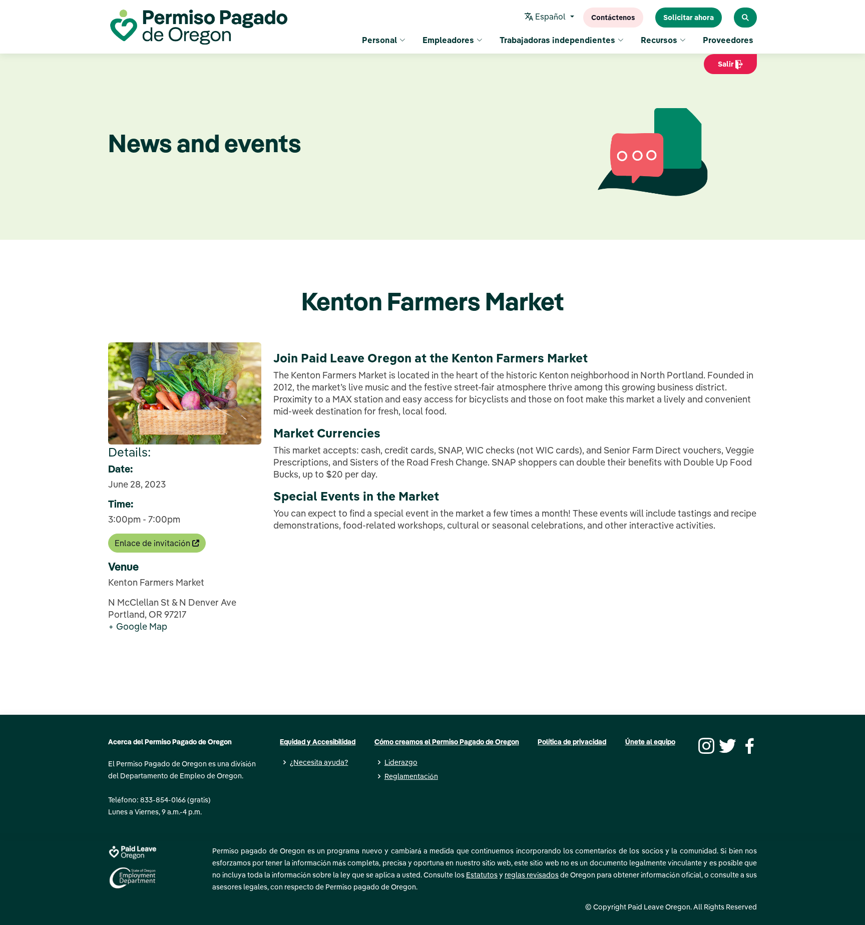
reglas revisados (532, 874)
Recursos (659, 40)
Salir (719, 67)
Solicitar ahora (688, 17)
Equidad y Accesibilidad (317, 741)
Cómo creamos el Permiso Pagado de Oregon (446, 741)
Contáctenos (613, 17)
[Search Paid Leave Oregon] (745, 18)
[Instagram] (705, 745)
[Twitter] (726, 745)
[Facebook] (748, 745)
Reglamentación (411, 776)
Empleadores (448, 40)
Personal (379, 40)
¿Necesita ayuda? (319, 762)
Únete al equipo (650, 741)
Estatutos (482, 874)
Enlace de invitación (153, 543)
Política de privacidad (572, 741)
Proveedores (728, 40)
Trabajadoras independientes (557, 40)
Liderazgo (400, 762)
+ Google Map (137, 626)
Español (550, 17)
